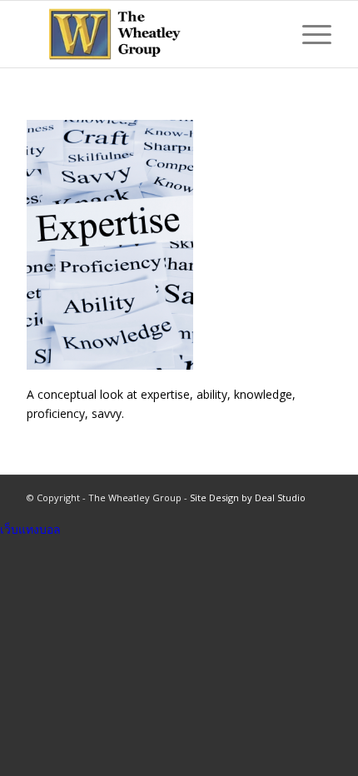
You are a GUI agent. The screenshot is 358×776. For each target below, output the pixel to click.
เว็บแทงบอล (30, 529)
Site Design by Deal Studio (248, 497)
